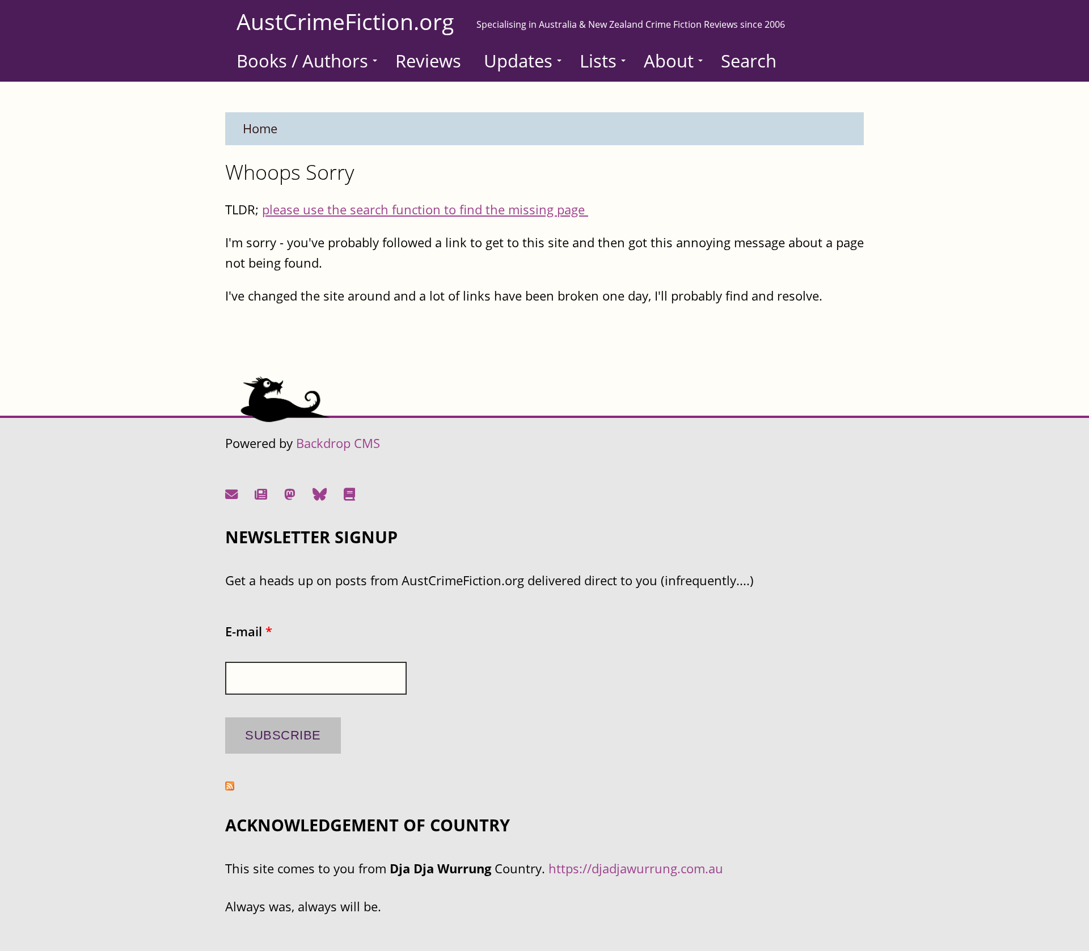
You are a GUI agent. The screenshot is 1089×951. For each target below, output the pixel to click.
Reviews (428, 61)
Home (260, 128)
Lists (598, 61)
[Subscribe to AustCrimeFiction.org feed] (229, 785)
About (669, 61)
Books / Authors (302, 61)
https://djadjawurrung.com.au (635, 868)
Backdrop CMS (338, 443)
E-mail (248, 631)
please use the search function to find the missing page (425, 209)
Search (748, 61)
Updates (518, 61)
